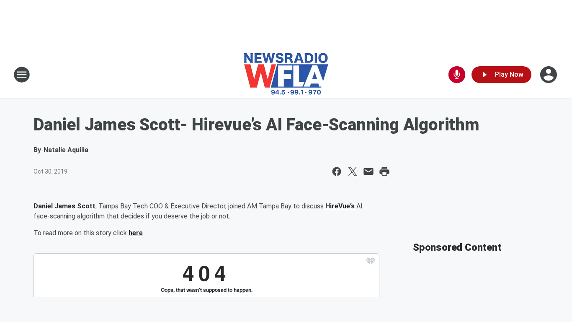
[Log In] (549, 74)
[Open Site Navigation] (21, 74)
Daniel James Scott (64, 206)
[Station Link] (286, 74)
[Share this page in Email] (368, 171)
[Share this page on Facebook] (337, 171)
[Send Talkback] (456, 74)
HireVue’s (340, 206)
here (136, 233)
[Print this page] (384, 171)
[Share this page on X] (352, 171)
